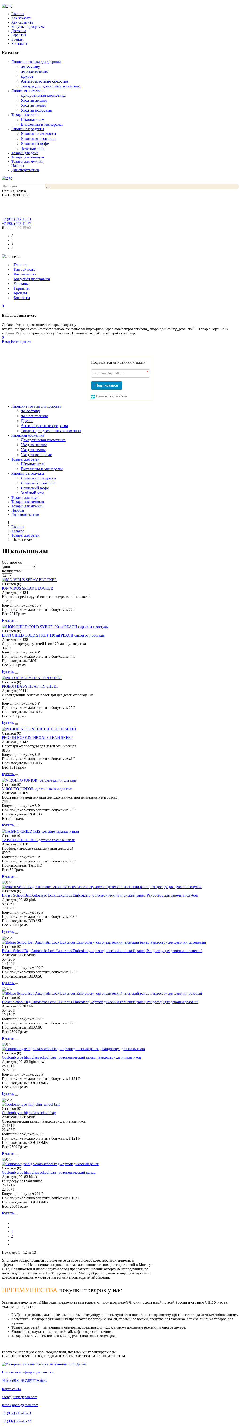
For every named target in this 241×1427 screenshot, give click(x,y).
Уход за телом (33, 105)
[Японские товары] (44, 1364)
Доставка (18, 31)
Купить (8, 620)
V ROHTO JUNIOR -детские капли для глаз (37, 789)
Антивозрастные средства (44, 81)
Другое (27, 76)
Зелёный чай (32, 148)
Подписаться (106, 385)
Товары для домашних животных (51, 86)
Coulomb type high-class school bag (29, 1113)
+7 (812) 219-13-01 (16, 219)
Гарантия (18, 35)
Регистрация (21, 342)
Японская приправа (38, 138)
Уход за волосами (36, 110)
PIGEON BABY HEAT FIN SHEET (30, 686)
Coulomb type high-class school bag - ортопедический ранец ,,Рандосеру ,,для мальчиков (71, 1057)
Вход (6, 342)
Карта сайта (11, 1389)
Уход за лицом (34, 100)
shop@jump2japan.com (19, 1397)
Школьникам (32, 119)
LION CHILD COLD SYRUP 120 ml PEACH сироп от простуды (53, 635)
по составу (30, 66)
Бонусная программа (28, 27)
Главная (17, 14)
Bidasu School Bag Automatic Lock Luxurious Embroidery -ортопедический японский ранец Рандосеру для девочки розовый (100, 1002)
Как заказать (21, 18)
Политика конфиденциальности (27, 1372)
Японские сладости (38, 133)
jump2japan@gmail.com (20, 1405)
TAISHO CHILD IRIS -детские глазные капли (38, 840)
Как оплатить (22, 22)
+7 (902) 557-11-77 (16, 223)
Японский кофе (35, 143)
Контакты (19, 44)
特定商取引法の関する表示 (24, 1380)
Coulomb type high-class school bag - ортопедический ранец (49, 1172)
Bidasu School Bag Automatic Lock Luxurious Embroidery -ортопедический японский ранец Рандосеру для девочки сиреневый (102, 951)
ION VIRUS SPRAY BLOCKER (27, 588)
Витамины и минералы (42, 124)
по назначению (34, 71)
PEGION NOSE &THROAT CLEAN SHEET (37, 738)
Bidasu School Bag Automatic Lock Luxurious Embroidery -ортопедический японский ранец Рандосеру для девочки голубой (100, 895)
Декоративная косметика (43, 95)
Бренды (17, 39)
